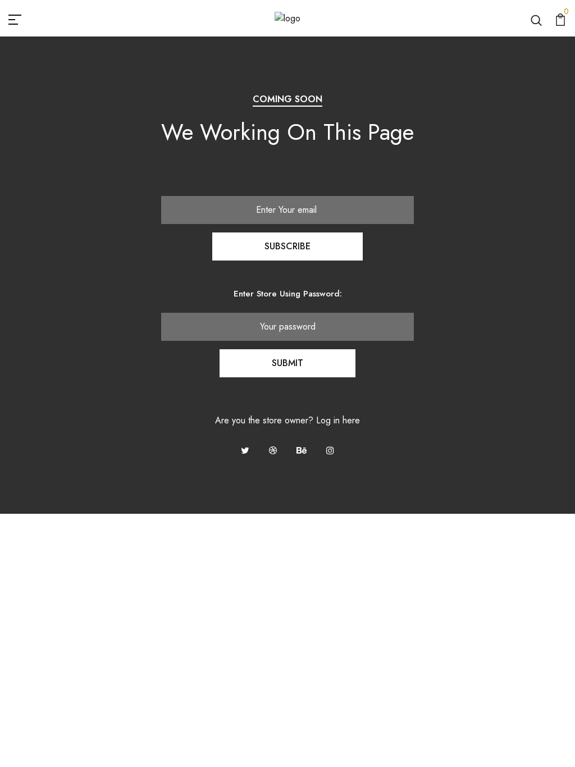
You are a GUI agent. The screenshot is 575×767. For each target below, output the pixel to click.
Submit (287, 363)
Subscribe (287, 246)
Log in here (338, 420)
